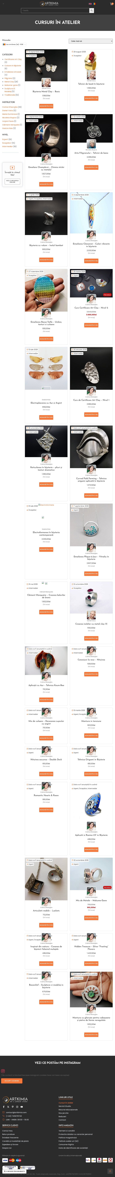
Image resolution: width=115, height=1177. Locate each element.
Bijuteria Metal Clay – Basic (46, 92)
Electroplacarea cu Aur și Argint (46, 403)
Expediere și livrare (10, 1144)
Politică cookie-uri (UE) (69, 1141)
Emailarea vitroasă (12, 72)
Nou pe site (63, 1113)
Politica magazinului (68, 1137)
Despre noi (6, 1148)
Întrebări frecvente (10, 1137)
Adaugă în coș (46, 106)
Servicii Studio (65, 1106)
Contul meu (7, 1131)
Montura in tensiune (91, 721)
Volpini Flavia (8, 121)
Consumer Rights (66, 1144)
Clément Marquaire (10, 125)
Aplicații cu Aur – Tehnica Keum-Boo (46, 685)
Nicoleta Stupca (9, 117)
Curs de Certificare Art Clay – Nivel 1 (91, 400)
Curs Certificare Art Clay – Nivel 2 (91, 308)
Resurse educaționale (68, 1110)
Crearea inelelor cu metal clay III (91, 624)
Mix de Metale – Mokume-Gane (91, 901)
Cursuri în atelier (66, 1103)
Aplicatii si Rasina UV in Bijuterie (91, 835)
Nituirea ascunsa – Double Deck (46, 760)
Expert (5, 139)
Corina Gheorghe (10, 107)
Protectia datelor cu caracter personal (76, 1134)
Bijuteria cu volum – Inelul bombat (46, 245)
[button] (3, 4)
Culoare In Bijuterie (12, 65)
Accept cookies (12, 1081)
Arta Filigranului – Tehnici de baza (91, 153)
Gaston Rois (7, 128)
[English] (90, 3)
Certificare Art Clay (13, 59)
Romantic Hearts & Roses (46, 795)
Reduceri (62, 1116)
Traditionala (9, 95)
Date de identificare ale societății (73, 1148)
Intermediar (7, 146)
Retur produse (8, 1134)
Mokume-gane (11, 85)
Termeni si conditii (67, 1131)
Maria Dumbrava (9, 114)
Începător (6, 143)
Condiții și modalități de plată (15, 1141)
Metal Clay (9, 81)
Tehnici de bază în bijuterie (91, 84)
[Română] (94, 3)
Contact (62, 1120)
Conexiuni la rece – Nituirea (91, 660)
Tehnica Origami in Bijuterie (91, 760)
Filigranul (8, 78)
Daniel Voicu (7, 110)
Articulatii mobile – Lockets (46, 911)
